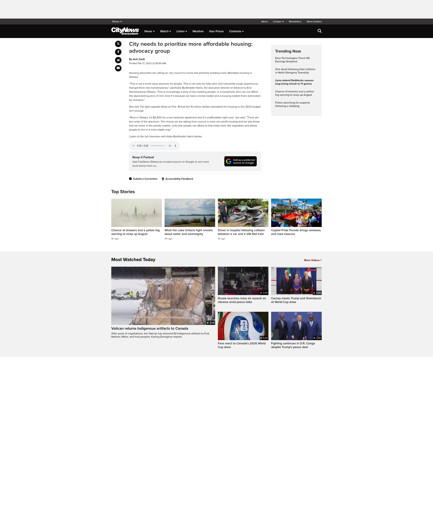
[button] (278, 21)
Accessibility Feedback (179, 179)
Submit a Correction (145, 179)
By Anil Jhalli (137, 59)
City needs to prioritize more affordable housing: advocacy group (191, 47)
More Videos (312, 260)
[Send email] (118, 68)
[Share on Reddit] (118, 60)
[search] (320, 31)
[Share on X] (118, 44)
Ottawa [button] (115, 21)
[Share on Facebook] (118, 52)
